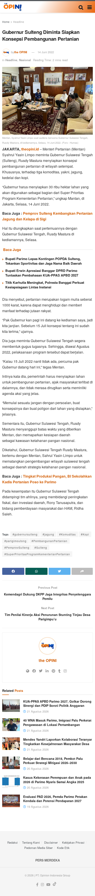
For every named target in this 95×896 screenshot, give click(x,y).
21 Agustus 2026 (37, 711)
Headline (18, 22)
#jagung (48, 534)
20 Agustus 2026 (37, 768)
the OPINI (20, 52)
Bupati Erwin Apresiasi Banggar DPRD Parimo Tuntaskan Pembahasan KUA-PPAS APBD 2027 (41, 273)
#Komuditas (67, 534)
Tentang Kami (31, 842)
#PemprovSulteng (16, 547)
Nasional (25, 60)
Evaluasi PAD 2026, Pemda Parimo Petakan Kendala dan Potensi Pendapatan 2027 (55, 798)
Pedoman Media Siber (38, 848)
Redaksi (12, 842)
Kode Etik (63, 848)
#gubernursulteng (25, 534)
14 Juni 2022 (46, 52)
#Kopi (85, 534)
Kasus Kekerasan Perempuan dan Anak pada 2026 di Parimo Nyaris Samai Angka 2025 (57, 779)
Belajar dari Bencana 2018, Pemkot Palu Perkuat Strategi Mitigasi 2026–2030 (53, 760)
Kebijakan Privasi (73, 842)
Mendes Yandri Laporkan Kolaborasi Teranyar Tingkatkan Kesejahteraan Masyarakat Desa (57, 741)
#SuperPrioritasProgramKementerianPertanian (37, 554)
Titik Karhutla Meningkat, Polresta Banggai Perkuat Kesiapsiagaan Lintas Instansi (44, 285)
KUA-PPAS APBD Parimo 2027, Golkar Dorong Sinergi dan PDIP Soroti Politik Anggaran (57, 703)
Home (6, 22)
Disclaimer (51, 842)
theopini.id (30, 149)
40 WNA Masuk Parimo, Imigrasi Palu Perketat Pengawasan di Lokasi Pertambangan (57, 722)
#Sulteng (40, 547)
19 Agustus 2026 (37, 806)
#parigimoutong (15, 541)
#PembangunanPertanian (49, 541)
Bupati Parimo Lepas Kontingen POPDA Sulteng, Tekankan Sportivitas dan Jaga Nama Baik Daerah (43, 261)
